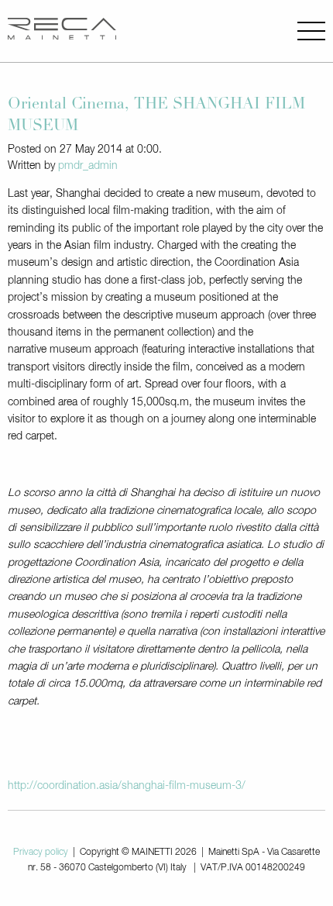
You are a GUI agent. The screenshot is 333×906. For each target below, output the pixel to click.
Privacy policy (40, 852)
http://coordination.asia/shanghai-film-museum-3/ (126, 785)
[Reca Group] (62, 31)
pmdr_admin (88, 165)
